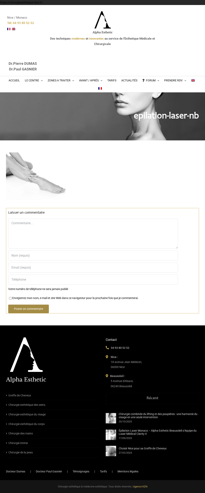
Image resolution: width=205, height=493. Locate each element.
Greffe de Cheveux (19, 395)
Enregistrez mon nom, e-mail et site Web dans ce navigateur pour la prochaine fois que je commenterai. (75, 298)
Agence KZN (140, 486)
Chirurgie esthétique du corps (26, 424)
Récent (152, 398)
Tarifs (103, 471)
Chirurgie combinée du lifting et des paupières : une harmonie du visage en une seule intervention (158, 415)
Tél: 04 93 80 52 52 (20, 23)
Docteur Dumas (15, 471)
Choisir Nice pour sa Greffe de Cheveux (143, 448)
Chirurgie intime (18, 443)
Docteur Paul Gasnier (49, 471)
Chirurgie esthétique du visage (27, 414)
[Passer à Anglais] (193, 80)
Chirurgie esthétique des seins (26, 404)
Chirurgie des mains (20, 433)
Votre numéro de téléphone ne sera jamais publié (38, 289)
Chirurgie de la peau (20, 452)
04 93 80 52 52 (120, 347)
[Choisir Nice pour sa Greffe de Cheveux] (111, 451)
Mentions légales (128, 471)
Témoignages (81, 471)
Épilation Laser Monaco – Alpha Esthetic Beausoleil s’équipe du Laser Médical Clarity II (158, 432)
